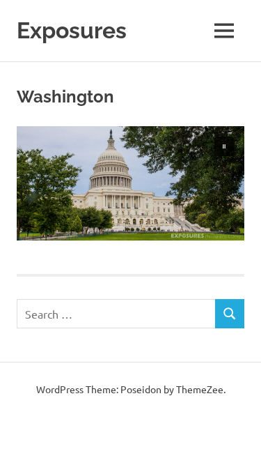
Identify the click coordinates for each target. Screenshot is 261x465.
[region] (130, 183)
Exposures (72, 30)
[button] (224, 146)
